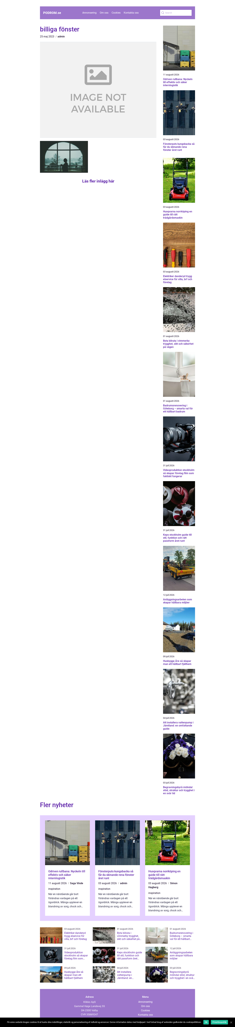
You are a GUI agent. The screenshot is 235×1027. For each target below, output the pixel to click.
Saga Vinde (76, 883)
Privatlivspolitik (219, 1022)
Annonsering (89, 12)
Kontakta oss (131, 12)
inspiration (54, 888)
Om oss (104, 12)
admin (61, 36)
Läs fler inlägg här (98, 181)
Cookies (116, 12)
